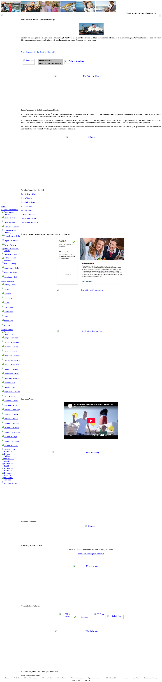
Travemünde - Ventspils (9, 474)
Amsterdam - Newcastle (9, 213)
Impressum (124, 678)
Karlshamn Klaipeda (11, 378)
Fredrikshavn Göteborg (30, 194)
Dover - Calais (9, 222)
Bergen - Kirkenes (11, 338)
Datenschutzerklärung (150, 678)
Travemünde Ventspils (29, 222)
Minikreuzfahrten (10, 483)
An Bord (16, 678)
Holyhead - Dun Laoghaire (10, 259)
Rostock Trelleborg (28, 210)
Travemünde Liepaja (29, 218)
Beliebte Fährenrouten (9, 210)
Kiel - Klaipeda (9, 396)
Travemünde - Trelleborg (9, 469)
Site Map (87, 680)
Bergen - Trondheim (11, 342)
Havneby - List (9, 383)
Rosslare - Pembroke (11, 414)
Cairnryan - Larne (10, 351)
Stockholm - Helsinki (12, 432)
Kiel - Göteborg (10, 263)
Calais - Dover (9, 218)
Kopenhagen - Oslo (11, 268)
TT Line (7, 325)
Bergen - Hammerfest (8, 333)
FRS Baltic (8, 298)
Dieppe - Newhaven (11, 365)
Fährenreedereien (7, 281)
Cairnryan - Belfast (11, 347)
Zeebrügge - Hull (10, 277)
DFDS (6, 289)
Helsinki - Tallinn (10, 387)
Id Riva (6, 303)
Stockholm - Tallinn (11, 441)
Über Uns (136, 678)
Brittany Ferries (10, 285)
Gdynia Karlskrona (28, 202)
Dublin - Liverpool (11, 369)
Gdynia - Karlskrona (11, 241)
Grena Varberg (26, 198)
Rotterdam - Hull (10, 272)
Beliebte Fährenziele (110, 678)
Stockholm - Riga (10, 437)
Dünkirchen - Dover (11, 374)
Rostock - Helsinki (11, 419)
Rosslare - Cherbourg (12, 410)
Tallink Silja (8, 321)
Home (3, 207)
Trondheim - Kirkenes (8, 479)
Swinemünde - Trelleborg (9, 450)
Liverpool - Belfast (11, 401)
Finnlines (7, 294)
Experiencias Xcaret (93, 678)
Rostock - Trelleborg (11, 423)
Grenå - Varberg (10, 245)
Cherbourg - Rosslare (12, 360)
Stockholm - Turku (11, 446)
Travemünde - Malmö (9, 464)
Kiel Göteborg (26, 206)
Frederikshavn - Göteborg (10, 231)
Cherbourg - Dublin (11, 356)
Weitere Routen (7, 330)
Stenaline (7, 316)
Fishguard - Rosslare (11, 227)
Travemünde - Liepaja (9, 460)
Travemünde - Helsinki (9, 455)
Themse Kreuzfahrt (77, 678)
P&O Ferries (8, 312)
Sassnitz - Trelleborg (11, 428)
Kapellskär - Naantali (12, 392)
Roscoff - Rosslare (11, 405)
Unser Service (76, 680)
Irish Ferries (8, 307)
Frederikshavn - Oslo (12, 236)
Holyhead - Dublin (11, 254)
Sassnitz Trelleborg (28, 214)
